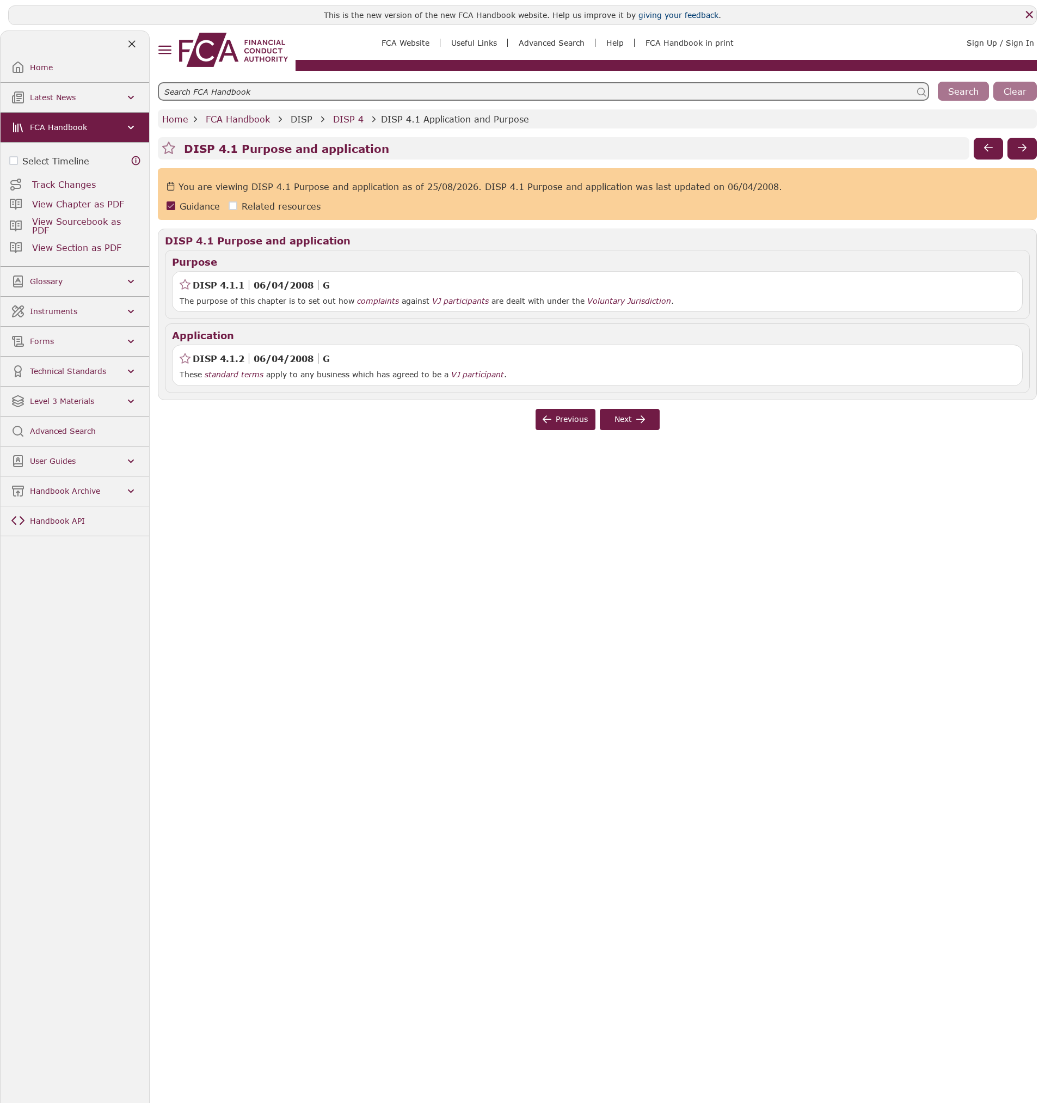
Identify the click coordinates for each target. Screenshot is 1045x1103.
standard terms (234, 374)
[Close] (1029, 14)
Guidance (200, 206)
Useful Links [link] (474, 42)
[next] (1022, 149)
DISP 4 (348, 119)
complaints (378, 301)
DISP (301, 119)
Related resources (281, 206)
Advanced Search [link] (552, 42)
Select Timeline (55, 161)
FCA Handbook (237, 119)
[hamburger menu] (164, 50)
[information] (136, 161)
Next (623, 419)
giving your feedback (678, 15)
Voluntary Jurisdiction (629, 301)
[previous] (988, 149)
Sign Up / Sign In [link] (1000, 42)
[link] (233, 49)
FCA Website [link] (405, 42)
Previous (572, 419)
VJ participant (477, 374)
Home (175, 119)
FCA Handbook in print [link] (690, 42)
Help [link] (615, 42)
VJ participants (460, 301)
